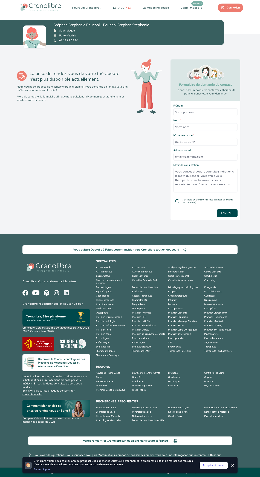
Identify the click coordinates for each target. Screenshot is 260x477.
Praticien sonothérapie (179, 334)
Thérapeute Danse (105, 351)
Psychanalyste (211, 334)
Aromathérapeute (213, 267)
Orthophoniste (175, 308)
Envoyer (227, 213)
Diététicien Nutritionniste (145, 287)
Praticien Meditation (214, 321)
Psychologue (102, 338)
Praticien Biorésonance (215, 313)
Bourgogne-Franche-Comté (146, 373)
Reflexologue (102, 342)
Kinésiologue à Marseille (108, 420)
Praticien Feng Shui (178, 317)
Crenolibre (29, 281)
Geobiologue (102, 296)
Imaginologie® (139, 300)
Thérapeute (210, 347)
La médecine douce (156, 8)
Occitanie (173, 385)
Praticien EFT (139, 317)
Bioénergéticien (176, 272)
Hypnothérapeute (105, 300)
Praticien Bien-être (177, 313)
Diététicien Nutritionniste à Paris (220, 407)
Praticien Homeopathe (215, 317)
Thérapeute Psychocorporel (218, 351)
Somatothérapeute (141, 347)
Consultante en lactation (180, 280)
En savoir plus (42, 469)
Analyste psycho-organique (182, 267)
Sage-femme (211, 342)
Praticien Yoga (103, 334)
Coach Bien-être (140, 276)
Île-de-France (139, 390)
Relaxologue (138, 342)
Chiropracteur (103, 276)
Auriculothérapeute (142, 272)
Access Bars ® (103, 267)
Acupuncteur (138, 267)
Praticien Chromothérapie (109, 317)
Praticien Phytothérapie (144, 325)
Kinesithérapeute (105, 304)
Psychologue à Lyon (214, 416)
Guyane (208, 377)
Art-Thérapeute (104, 272)
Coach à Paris (175, 416)
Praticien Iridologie (105, 321)
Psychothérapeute (213, 338)
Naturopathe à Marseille (216, 412)
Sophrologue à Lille (105, 412)
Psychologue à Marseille (108, 416)
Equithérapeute (104, 291)
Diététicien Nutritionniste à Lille (148, 420)
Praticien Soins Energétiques (182, 330)
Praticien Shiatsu (140, 330)
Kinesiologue (210, 300)
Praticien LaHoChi (141, 321)
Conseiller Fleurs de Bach (144, 280)
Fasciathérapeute (213, 291)
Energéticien (210, 287)
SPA (170, 342)
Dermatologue (103, 287)
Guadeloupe (174, 377)
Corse (99, 377)
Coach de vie (210, 276)
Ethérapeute (138, 291)
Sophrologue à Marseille (144, 407)
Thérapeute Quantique (107, 355)
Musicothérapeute (213, 304)
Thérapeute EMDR (141, 351)
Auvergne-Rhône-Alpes (108, 373)
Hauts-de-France (104, 381)
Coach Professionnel (178, 276)
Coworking (209, 280)
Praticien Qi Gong (213, 325)
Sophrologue (174, 347)
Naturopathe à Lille (142, 416)
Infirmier (172, 300)
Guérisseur (209, 296)
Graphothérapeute (177, 296)
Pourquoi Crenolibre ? (87, 8)
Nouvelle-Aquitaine (142, 385)
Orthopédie (210, 308)
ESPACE (122, 8)
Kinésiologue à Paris (178, 412)
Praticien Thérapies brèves (217, 330)
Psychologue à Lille (141, 412)
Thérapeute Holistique (179, 351)
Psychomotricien (140, 338)
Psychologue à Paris (106, 407)
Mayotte (208, 381)
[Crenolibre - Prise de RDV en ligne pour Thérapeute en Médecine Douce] (41, 7)
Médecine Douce (104, 308)
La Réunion (137, 381)
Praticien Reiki (103, 330)
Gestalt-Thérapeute (142, 296)
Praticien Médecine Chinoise (110, 325)
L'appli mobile (191, 8)
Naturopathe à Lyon (178, 407)
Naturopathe (138, 308)
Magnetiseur (138, 304)
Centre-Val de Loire (214, 373)
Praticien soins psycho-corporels (148, 334)
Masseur (172, 304)
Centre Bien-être (212, 272)
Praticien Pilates (176, 325)
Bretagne (173, 373)
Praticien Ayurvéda (141, 313)
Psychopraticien (176, 338)
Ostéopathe (102, 313)
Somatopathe (103, 347)
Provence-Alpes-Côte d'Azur (110, 390)
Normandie (102, 385)
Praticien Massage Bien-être (182, 321)
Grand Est (137, 377)
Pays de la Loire (212, 385)
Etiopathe (173, 291)
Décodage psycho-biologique (183, 287)
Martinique (174, 381)
